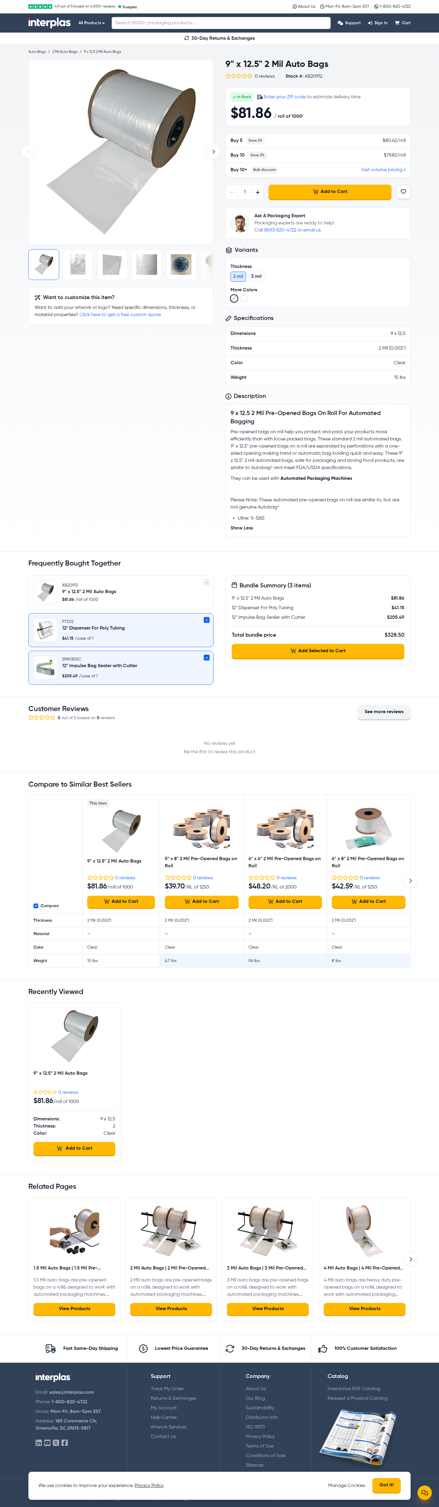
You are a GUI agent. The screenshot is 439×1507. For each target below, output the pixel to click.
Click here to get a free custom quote (120, 315)
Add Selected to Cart (322, 651)
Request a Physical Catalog (358, 1398)
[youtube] (47, 1443)
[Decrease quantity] (231, 192)
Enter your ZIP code (285, 97)
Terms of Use (260, 1446)
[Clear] (234, 298)
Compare (50, 906)
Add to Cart (334, 191)
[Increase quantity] (257, 192)
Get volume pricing (382, 170)
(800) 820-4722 (280, 230)
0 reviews (125, 878)
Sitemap (255, 1465)
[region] (121, 151)
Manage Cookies (346, 1485)
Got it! (387, 1485)
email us (312, 230)
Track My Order (167, 1389)
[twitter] (56, 1443)
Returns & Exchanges (173, 1398)
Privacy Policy (260, 1436)
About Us (256, 1389)
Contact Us (163, 1436)
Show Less (242, 528)
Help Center (164, 1417)
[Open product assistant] (424, 1492)
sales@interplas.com (71, 1392)
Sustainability (260, 1408)
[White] (243, 298)
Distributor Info (262, 1417)
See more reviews (384, 712)
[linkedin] (39, 1443)
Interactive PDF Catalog (354, 1389)
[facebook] (65, 1443)
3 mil (256, 276)
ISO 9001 (255, 1427)
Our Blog (255, 1398)
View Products (74, 1309)
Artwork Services (168, 1427)
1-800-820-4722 (69, 1402)
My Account (164, 1408)
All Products (90, 23)
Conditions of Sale (265, 1456)
